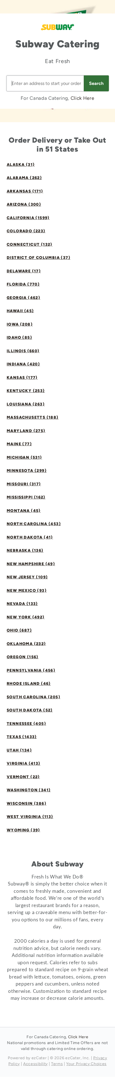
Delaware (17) (24, 271)
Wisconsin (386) (26, 803)
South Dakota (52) (30, 710)
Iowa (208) (20, 324)
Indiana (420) (23, 364)
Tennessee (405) (26, 723)
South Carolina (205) (33, 697)
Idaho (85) (19, 337)
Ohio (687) (19, 630)
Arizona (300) (24, 204)
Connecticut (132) (29, 244)
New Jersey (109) (27, 577)
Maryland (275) (26, 430)
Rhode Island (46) (29, 683)
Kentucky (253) (26, 390)
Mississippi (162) (26, 497)
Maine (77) (19, 444)
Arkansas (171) (25, 191)
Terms (57, 1063)
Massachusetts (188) (33, 417)
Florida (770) (23, 284)
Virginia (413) (23, 763)
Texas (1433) (22, 736)
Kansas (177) (22, 377)
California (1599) (28, 217)
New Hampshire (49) (31, 564)
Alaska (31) (21, 164)
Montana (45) (24, 510)
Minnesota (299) (27, 470)
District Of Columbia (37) (38, 257)
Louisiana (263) (26, 404)
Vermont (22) (23, 777)
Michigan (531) (24, 457)
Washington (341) (29, 790)
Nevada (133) (22, 603)
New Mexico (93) (27, 590)
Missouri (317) (24, 484)
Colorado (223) (26, 231)
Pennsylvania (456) (31, 670)
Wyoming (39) (23, 830)
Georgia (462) (23, 297)
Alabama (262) (24, 177)
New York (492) (26, 617)
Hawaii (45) (20, 311)
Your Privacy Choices (86, 1063)
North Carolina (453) (34, 523)
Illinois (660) (23, 351)
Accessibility (35, 1063)
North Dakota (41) (30, 537)
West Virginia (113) (30, 816)
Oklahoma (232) (26, 643)
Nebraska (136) (25, 550)
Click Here (82, 98)
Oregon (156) (23, 657)
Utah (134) (19, 750)
